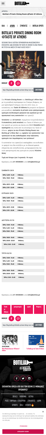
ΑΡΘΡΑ (12, 25)
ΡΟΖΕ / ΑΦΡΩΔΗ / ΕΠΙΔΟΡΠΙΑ (15, 400)
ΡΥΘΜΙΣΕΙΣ (23, 426)
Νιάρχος (38, 307)
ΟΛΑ (3, 25)
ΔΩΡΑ (39, 400)
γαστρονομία (18, 307)
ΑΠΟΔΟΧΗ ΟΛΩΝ (23, 431)
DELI (21, 405)
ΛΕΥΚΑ (30, 396)
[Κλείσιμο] (43, 412)
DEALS (15, 396)
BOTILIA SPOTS (38, 25)
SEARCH (43, 3)
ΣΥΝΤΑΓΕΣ (23, 25)
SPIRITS (15, 405)
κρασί (29, 307)
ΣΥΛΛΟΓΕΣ (31, 400)
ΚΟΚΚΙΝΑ (23, 396)
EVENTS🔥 (29, 405)
